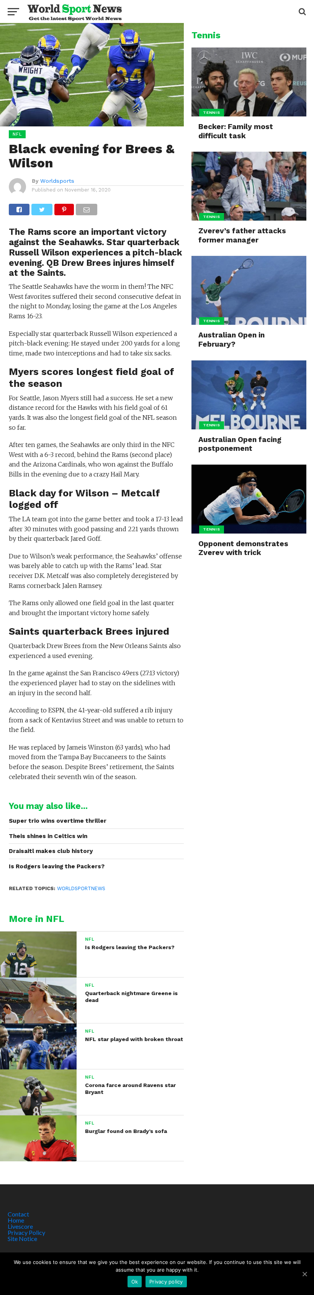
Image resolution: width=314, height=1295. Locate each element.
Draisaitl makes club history (51, 851)
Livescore (20, 1226)
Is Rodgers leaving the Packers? (57, 866)
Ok (134, 1282)
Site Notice (22, 1238)
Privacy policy (166, 1282)
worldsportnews (81, 888)
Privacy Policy (26, 1232)
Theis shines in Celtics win (48, 836)
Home (16, 1220)
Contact (18, 1214)
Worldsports (57, 181)
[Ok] (304, 1274)
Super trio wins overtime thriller (57, 820)
